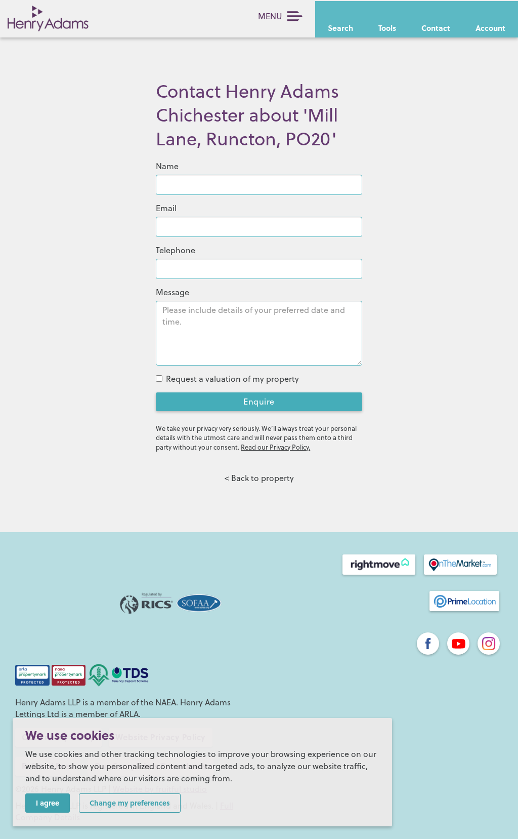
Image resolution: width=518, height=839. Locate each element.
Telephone (175, 250)
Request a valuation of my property (232, 378)
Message (172, 292)
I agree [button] (47, 802)
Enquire (259, 401)
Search (340, 27)
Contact (435, 27)
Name (167, 166)
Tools (387, 27)
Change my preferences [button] (130, 802)
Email (166, 208)
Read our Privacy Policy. (275, 447)
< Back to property (259, 478)
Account (490, 27)
